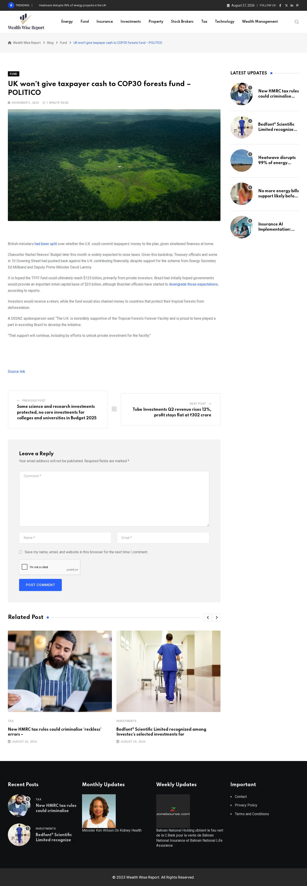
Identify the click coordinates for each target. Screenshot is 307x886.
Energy (67, 22)
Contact (241, 796)
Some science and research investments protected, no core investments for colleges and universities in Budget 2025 (56, 412)
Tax (204, 22)
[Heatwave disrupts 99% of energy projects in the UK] (241, 160)
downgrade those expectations (193, 284)
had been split (46, 244)
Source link (16, 371)
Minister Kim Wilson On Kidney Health (112, 830)
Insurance (104, 22)
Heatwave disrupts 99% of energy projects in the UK (277, 163)
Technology (224, 22)
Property (156, 22)
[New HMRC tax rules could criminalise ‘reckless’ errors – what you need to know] (241, 94)
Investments (130, 22)
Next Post (198, 403)
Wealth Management (260, 22)
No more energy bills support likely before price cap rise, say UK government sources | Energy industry (105, 5)
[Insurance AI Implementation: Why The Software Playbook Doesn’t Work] (241, 227)
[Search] (297, 21)
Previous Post (34, 400)
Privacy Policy (246, 805)
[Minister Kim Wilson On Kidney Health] (99, 811)
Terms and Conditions (252, 814)
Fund (84, 22)
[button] (208, 618)
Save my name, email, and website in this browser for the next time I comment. (86, 552)
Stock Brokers (182, 22)
